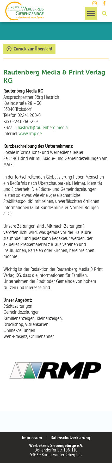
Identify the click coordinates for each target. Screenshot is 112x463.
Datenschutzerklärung (70, 437)
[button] (91, 13)
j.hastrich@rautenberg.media (42, 127)
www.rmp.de (30, 133)
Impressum (32, 437)
